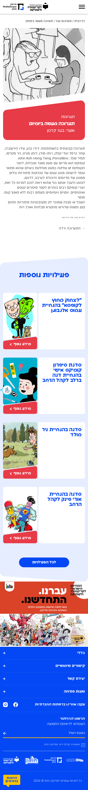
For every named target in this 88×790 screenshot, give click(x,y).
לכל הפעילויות (44, 562)
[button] (6, 390)
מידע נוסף (22, 344)
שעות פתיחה (74, 691)
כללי (81, 653)
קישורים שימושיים (70, 666)
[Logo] (38, 6)
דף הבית (79, 21)
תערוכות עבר (63, 21)
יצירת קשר (76, 679)
